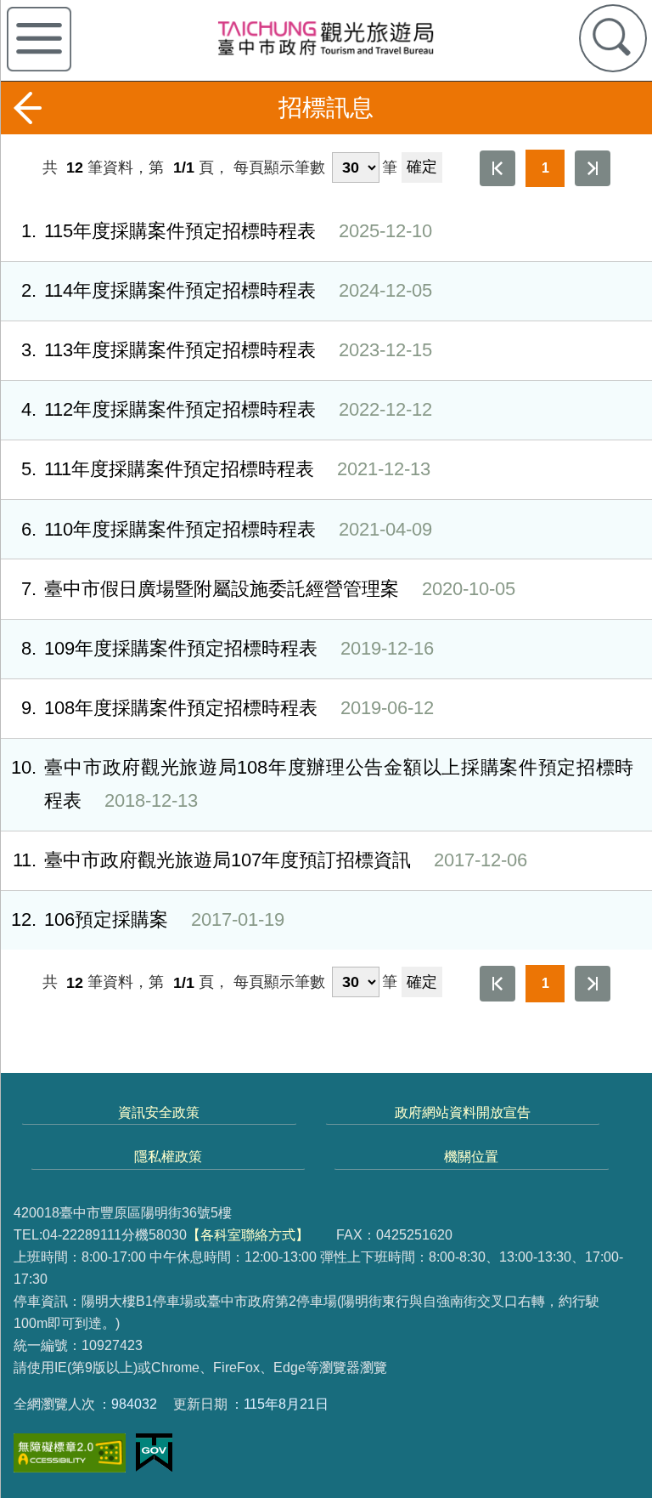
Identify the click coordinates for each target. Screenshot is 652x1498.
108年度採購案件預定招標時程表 (227, 707)
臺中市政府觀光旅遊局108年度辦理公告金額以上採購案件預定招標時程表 (322, 784)
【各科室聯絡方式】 (248, 1234)
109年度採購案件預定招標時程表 (227, 648)
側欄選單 (39, 39)
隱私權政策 (168, 1156)
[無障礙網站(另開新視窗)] (70, 1453)
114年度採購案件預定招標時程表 (226, 290)
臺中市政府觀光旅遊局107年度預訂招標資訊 (270, 860)
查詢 (613, 38)
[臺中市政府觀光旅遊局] (326, 37)
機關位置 (471, 1156)
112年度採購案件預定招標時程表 (226, 409)
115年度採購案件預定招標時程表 (226, 230)
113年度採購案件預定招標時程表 (226, 349)
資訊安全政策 (159, 1112)
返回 (27, 108)
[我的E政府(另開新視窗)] (154, 1452)
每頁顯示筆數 (279, 167)
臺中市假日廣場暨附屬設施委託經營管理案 (268, 588)
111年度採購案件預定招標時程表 (225, 468)
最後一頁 (592, 168)
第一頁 (497, 168)
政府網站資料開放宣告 (463, 1112)
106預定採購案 (147, 919)
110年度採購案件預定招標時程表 (226, 529)
